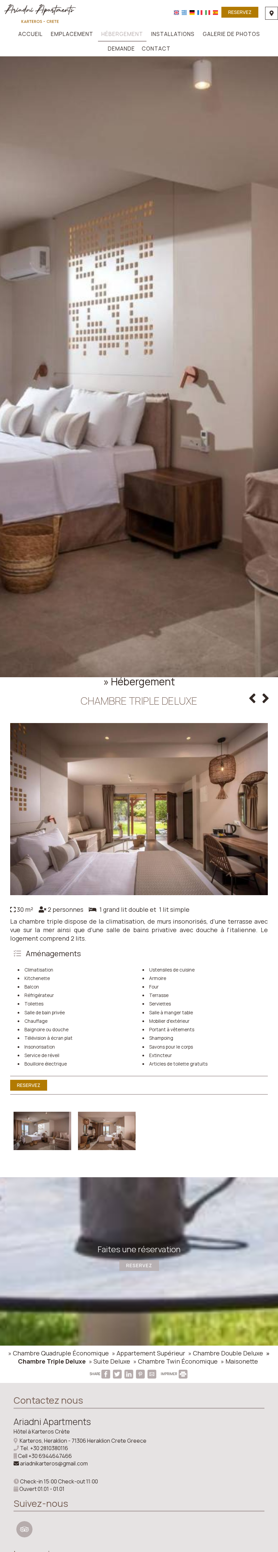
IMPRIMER (169, 1373)
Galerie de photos (231, 34)
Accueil (30, 34)
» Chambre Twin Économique (175, 1361)
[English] (176, 12)
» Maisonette (239, 1361)
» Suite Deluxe (109, 1361)
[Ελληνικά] (184, 12)
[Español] (215, 12)
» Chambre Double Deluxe (225, 1353)
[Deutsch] (192, 12)
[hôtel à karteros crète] (40, 13)
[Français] (199, 12)
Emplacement (72, 34)
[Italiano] (207, 12)
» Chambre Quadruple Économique (58, 1353)
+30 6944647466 (50, 1456)
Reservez (240, 12)
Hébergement (122, 34)
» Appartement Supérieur (148, 1353)
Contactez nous (48, 1400)
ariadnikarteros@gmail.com (54, 1463)
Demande (121, 48)
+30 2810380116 (49, 1448)
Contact (156, 48)
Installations (173, 34)
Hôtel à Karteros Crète (42, 1431)
